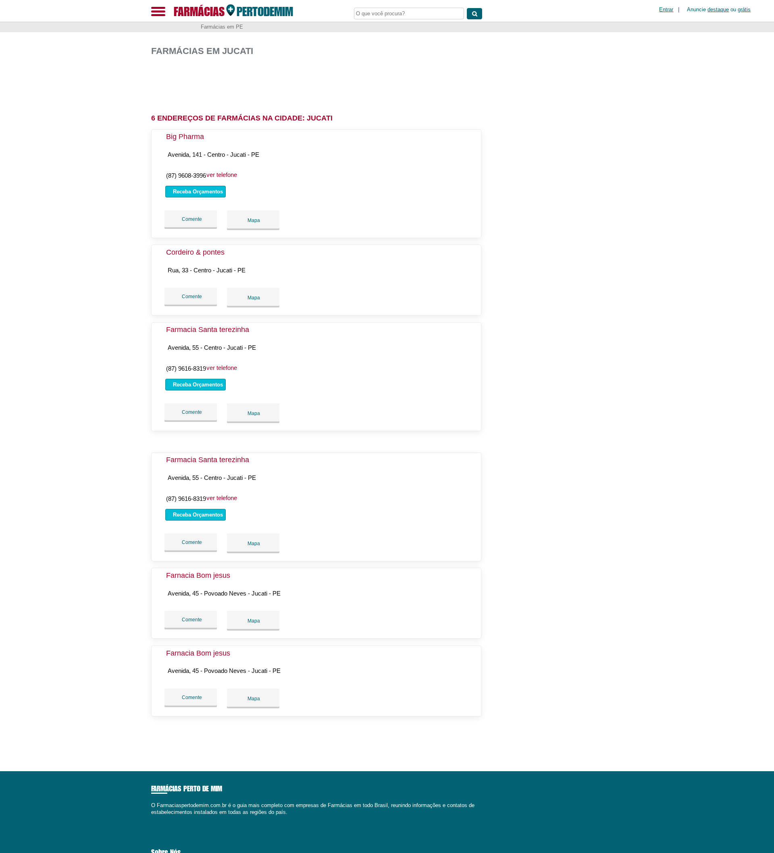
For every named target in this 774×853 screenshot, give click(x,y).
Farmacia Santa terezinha (207, 330)
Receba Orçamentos (197, 192)
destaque (718, 9)
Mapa (253, 220)
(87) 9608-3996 (186, 175)
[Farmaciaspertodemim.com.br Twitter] (156, 819)
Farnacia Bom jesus (198, 575)
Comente (191, 219)
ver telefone (221, 174)
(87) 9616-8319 (186, 368)
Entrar (666, 9)
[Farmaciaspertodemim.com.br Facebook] (153, 819)
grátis (744, 9)
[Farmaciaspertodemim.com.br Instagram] (160, 819)
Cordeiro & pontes (195, 252)
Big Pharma (185, 137)
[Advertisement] (320, 81)
